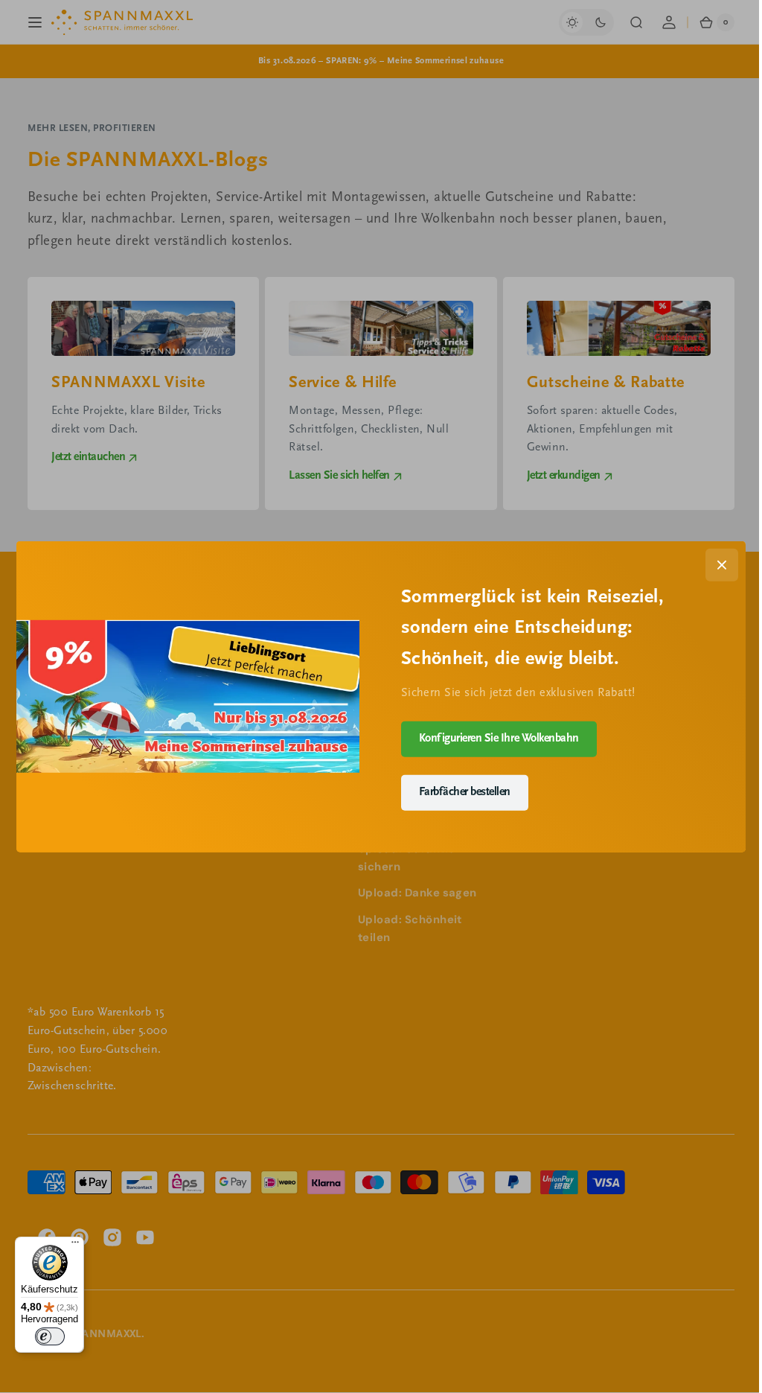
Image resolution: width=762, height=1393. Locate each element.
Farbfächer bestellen (459, 792)
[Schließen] (716, 564)
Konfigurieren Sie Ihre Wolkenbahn (493, 739)
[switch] (50, 1336)
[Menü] (75, 1246)
